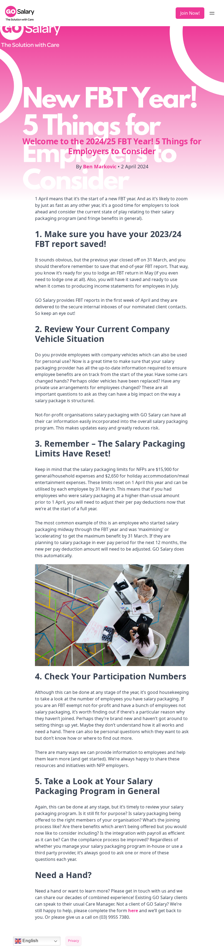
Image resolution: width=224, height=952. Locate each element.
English (29, 940)
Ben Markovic (100, 166)
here (133, 911)
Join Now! (190, 13)
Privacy (73, 940)
